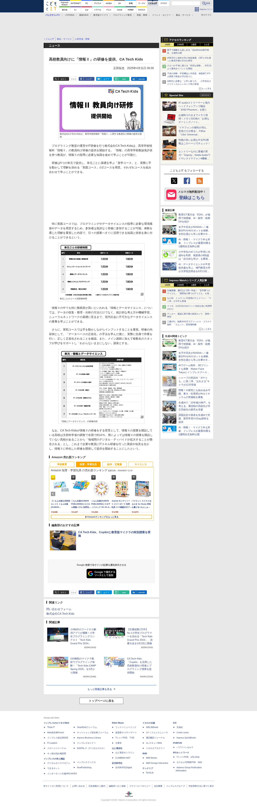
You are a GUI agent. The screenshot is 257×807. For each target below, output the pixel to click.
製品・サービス (183, 15)
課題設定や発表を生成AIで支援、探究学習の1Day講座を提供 (194, 418)
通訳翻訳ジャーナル (155, 738)
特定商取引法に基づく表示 (201, 786)
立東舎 (118, 743)
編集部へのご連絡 (117, 786)
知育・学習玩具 (88, 464)
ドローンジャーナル (56, 748)
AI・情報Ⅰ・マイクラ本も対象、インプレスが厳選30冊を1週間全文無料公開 (195, 243)
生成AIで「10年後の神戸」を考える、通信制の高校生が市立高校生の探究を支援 (194, 406)
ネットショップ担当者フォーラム (92, 732)
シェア (89, 79)
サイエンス (141, 464)
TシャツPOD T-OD (124, 738)
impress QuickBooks (186, 738)
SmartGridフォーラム (87, 727)
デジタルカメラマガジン (58, 763)
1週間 (193, 44)
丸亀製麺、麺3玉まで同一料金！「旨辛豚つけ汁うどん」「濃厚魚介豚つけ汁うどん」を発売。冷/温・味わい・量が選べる (188, 293)
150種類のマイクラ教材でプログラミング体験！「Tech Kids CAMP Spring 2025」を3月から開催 (83, 665)
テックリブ (147, 768)
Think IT (51, 727)
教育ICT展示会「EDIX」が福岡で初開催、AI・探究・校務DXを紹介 (194, 218)
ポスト (63, 79)
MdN (144, 753)
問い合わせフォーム (59, 609)
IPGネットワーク (181, 752)
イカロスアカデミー (155, 748)
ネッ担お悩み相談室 (56, 753)
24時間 (180, 44)
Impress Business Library (89, 738)
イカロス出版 (148, 723)
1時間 (167, 44)
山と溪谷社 (117, 748)
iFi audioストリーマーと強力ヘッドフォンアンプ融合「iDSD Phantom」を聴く (194, 106)
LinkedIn (141, 79)
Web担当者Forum (55, 732)
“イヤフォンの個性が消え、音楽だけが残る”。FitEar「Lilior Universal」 (194, 131)
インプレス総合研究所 (57, 738)
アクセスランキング (180, 39)
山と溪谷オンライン (124, 752)
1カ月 (206, 44)
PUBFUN (177, 743)
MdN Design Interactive (157, 763)
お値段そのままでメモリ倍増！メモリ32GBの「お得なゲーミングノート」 (194, 118)
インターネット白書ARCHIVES (62, 773)
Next (149, 494)
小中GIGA (69, 15)
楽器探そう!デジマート (126, 732)
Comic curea (183, 732)
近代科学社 (117, 763)
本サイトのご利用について (56, 786)
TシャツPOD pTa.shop (188, 757)
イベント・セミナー (161, 15)
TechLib (150, 773)
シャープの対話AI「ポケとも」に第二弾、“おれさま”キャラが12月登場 (194, 381)
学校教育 (62, 464)
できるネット (53, 768)
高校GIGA (83, 15)
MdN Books (151, 758)
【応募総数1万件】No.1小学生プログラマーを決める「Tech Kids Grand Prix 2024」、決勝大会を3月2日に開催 (140, 636)
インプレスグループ (175, 786)
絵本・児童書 (114, 464)
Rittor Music (118, 723)
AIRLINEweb (152, 727)
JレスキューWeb (154, 743)
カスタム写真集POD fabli (189, 762)
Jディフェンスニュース (157, 732)
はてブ (106, 79)
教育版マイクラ (100, 15)
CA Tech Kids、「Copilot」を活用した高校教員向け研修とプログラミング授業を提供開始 (139, 665)
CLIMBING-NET (122, 758)
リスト (74, 79)
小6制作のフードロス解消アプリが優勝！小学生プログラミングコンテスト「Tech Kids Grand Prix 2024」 (83, 636)
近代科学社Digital (123, 767)
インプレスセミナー (86, 743)
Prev (53, 494)
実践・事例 (142, 15)
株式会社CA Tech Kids (60, 613)
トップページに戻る (101, 700)
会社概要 (158, 786)
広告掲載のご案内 (96, 786)
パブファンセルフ (185, 747)
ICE (175, 723)
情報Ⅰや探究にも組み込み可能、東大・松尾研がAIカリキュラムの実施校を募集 (194, 394)
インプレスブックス (86, 762)
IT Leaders (52, 743)
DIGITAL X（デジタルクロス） (91, 748)
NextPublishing (84, 767)
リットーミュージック (125, 727)
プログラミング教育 (122, 15)
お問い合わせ (78, 786)
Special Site (176, 95)
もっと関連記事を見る (99, 689)
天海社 (180, 727)
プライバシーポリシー (139, 786)
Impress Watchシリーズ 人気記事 (188, 280)
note (124, 79)
